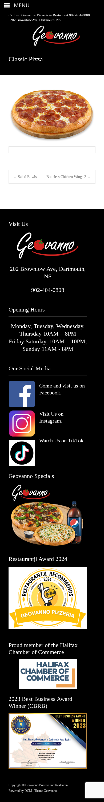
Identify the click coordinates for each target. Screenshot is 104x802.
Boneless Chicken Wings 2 (68, 177)
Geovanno (50, 791)
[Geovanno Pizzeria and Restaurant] (52, 36)
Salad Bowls (25, 177)
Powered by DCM (21, 791)
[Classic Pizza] (52, 115)
